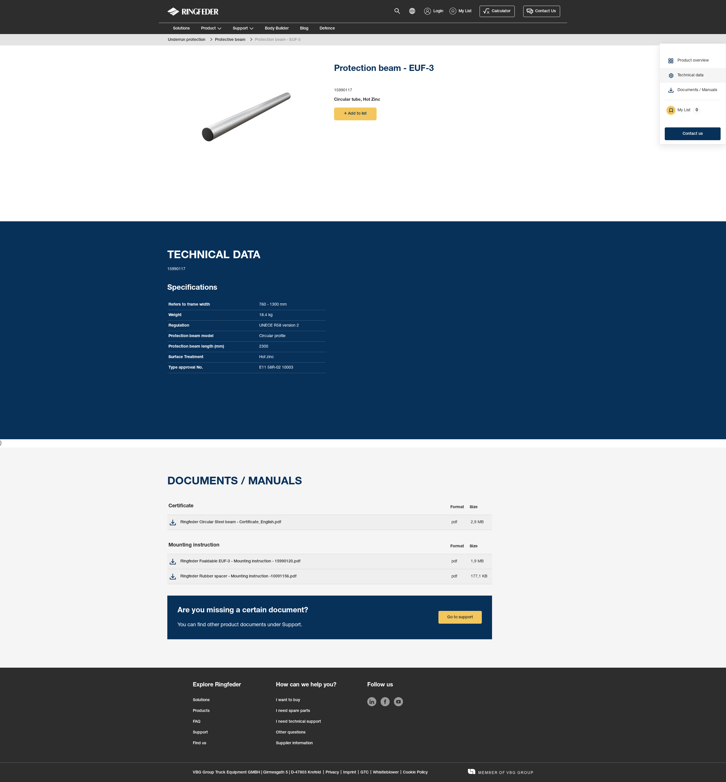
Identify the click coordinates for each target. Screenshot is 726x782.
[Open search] (399, 11)
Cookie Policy (415, 773)
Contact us (693, 134)
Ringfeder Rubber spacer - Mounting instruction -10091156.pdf (238, 577)
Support (240, 29)
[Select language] (413, 11)
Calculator (501, 11)
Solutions (181, 29)
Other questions (290, 733)
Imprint (349, 773)
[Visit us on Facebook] (385, 703)
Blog (304, 29)
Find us (199, 743)
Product (208, 29)
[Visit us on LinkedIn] (371, 703)
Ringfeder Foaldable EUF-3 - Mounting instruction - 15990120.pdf (240, 562)
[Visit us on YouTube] (398, 703)
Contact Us (545, 11)
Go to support (460, 617)
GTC (364, 773)
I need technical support (298, 722)
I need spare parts (293, 711)
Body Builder (277, 29)
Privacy (332, 773)
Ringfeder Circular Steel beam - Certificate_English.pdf (230, 522)
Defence (327, 29)
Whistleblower (386, 773)
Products (201, 711)
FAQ (197, 722)
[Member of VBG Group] (500, 772)
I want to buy (288, 700)
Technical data (691, 75)
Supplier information (294, 743)
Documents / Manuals (697, 90)
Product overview (693, 61)
